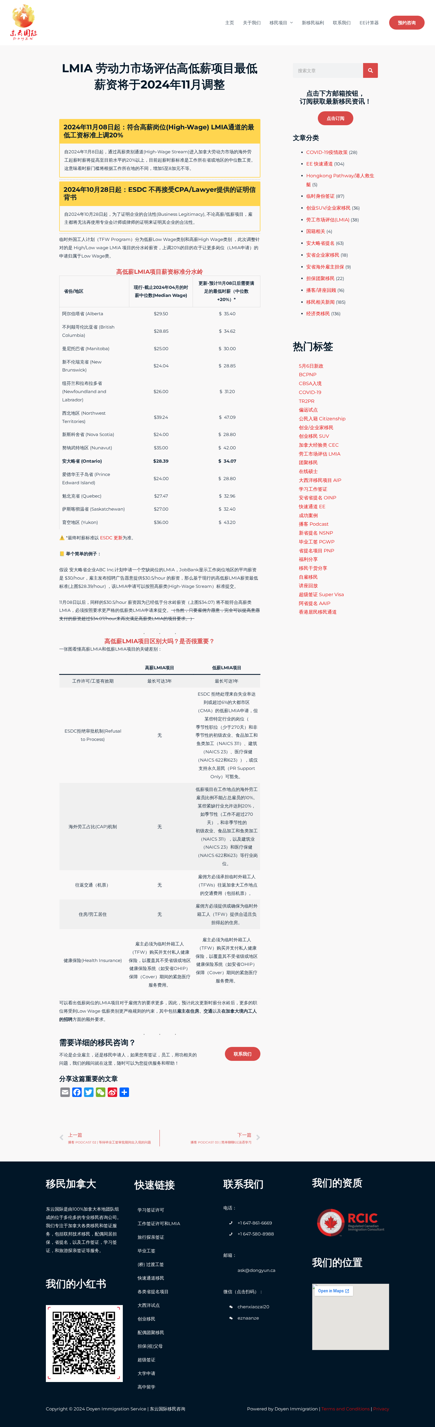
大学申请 (146, 1373)
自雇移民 (308, 577)
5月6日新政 (311, 366)
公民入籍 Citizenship (322, 418)
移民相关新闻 (320, 302)
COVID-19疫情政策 (327, 152)
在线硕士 (308, 471)
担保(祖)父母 (150, 1346)
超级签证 (146, 1359)
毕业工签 (146, 1251)
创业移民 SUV (314, 436)
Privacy (381, 1409)
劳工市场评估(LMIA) (327, 220)
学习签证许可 (151, 1210)
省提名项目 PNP (316, 551)
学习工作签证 (313, 489)
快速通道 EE (312, 506)
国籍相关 (315, 231)
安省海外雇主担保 (325, 267)
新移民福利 (313, 22)
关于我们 (252, 22)
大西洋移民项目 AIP (320, 480)
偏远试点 (308, 410)
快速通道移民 (151, 1278)
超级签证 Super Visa (321, 594)
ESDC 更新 (111, 537)
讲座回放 (308, 585)
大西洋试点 (149, 1305)
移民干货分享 (313, 568)
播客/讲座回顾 (321, 290)
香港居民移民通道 (318, 612)
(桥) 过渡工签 (151, 1264)
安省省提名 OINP (317, 498)
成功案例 (308, 515)
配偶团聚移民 (151, 1332)
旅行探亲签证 (151, 1237)
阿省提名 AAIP (314, 603)
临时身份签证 (320, 196)
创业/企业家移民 (316, 427)
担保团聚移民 (320, 278)
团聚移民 (308, 462)
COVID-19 (310, 392)
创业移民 (146, 1319)
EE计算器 (369, 22)
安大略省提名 (320, 243)
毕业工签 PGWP (316, 542)
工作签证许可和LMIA (159, 1223)
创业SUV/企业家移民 (328, 208)
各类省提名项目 (153, 1291)
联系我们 (342, 22)
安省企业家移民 (322, 255)
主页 (229, 22)
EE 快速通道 (319, 164)
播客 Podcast (314, 524)
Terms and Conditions (345, 1409)
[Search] (370, 70)
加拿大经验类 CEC (319, 445)
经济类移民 (318, 313)
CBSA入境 (310, 383)
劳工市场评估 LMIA (319, 454)
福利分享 (308, 559)
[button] (335, 118)
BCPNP (307, 374)
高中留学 (146, 1387)
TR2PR (307, 401)
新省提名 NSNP (316, 533)
